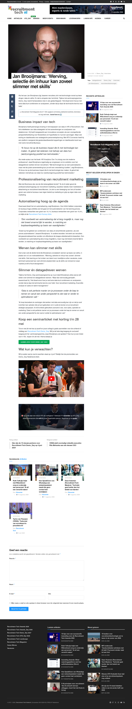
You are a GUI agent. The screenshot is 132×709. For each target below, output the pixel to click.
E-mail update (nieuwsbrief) (30, 1)
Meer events (48, 18)
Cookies (47, 1)
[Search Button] (124, 18)
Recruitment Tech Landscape (17, 639)
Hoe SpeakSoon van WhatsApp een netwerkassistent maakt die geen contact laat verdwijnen (46, 486)
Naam (12, 584)
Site (49, 594)
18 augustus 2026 (67, 667)
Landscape (88, 18)
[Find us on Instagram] (118, 1)
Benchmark (61, 18)
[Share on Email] (12, 116)
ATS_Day (27, 18)
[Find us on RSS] (124, 1)
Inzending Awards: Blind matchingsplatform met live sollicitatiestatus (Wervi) (110, 130)
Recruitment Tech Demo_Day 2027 (19, 633)
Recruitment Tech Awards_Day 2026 (19, 630)
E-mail (12, 594)
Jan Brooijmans (94, 83)
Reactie (12, 558)
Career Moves (12, 645)
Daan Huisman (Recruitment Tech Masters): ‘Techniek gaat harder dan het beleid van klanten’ (72, 485)
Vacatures (10, 648)
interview (116, 80)
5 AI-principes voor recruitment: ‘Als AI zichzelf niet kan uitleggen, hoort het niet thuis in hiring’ (72, 686)
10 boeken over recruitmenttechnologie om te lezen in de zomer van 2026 (110, 181)
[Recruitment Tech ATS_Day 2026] (87, 9)
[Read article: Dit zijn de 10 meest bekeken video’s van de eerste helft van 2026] (94, 689)
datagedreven (96, 80)
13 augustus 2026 (67, 693)
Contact (68, 1)
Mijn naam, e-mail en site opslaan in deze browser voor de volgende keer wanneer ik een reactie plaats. (47, 603)
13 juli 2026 (21, 533)
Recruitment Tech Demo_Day (38, 331)
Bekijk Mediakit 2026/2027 (57, 1)
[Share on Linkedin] (12, 96)
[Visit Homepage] (21, 9)
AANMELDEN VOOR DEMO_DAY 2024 (34, 342)
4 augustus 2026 (74, 495)
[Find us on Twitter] (116, 1)
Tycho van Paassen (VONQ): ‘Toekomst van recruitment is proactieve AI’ (20, 522)
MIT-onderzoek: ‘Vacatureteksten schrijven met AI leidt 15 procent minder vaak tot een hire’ (111, 194)
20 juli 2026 (104, 186)
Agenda (98, 18)
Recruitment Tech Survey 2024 (40, 214)
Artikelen (18, 18)
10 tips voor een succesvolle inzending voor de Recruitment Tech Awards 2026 (111, 104)
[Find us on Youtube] (121, 1)
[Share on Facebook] (12, 101)
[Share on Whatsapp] (12, 111)
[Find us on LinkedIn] (110, 1)
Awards (36, 18)
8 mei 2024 (91, 73)
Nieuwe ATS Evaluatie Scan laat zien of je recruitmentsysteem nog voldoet (113, 676)
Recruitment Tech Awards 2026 (18, 626)
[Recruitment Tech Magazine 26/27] (104, 153)
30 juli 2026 (104, 200)
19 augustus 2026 (22, 495)
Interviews (107, 73)
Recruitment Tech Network (23, 702)
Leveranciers (74, 18)
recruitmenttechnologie (108, 83)
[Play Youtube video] (51, 378)
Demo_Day (100, 73)
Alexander (19, 492)
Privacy (41, 1)
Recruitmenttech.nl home (14, 1)
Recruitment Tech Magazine (17, 642)
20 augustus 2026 (67, 641)
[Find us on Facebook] (113, 1)
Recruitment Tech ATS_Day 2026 (18, 636)
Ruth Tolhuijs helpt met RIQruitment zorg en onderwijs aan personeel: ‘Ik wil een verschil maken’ (20, 485)
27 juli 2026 (106, 693)
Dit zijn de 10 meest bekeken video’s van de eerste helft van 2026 (112, 688)
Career (107, 18)
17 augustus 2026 (48, 497)
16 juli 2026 (106, 681)
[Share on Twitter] (12, 106)
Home (9, 18)
